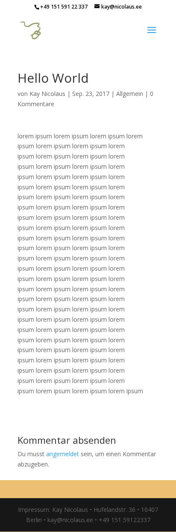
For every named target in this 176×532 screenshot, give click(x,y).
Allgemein (129, 94)
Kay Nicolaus (47, 94)
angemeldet (62, 454)
